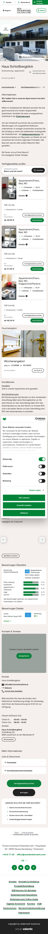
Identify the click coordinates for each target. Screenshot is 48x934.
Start (17, 833)
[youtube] (20, 867)
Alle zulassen (24, 498)
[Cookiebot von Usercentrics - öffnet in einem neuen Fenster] (35, 419)
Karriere (31, 903)
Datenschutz (10, 908)
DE (23, 860)
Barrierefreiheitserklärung (32, 908)
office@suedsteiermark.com (31, 854)
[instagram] (27, 867)
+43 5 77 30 (8, 854)
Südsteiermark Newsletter (24, 895)
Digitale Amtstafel (16, 903)
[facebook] (14, 867)
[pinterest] (33, 867)
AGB (39, 903)
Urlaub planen (27, 833)
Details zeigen (35, 490)
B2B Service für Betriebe (24, 890)
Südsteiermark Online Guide (24, 899)
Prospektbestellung (24, 886)
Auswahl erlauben (24, 505)
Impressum (24, 912)
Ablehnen (24, 513)
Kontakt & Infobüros (29, 881)
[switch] (42, 466)
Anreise (13, 881)
